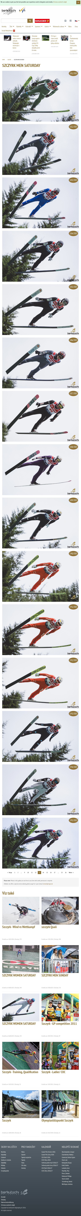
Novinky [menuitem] (4, 26)
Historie (3, 1168)
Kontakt (3, 1197)
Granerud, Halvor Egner (68, 1157)
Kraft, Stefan (65, 1165)
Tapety (23, 1160)
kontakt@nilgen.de (48, 884)
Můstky (3, 1165)
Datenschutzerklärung (7, 1202)
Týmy (22, 1163)
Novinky (3, 1152)
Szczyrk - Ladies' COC (53, 1072)
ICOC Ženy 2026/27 (47, 1171)
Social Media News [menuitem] (8, 30)
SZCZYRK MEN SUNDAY (55, 975)
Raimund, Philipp (66, 1176)
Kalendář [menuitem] (28, 26)
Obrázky (3, 1200)
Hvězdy (23, 1168)
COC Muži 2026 (46, 1157)
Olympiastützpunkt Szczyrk (57, 1120)
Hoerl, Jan (64, 1160)
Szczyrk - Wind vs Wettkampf (18, 927)
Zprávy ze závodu (6, 1160)
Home (3, 59)
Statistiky (3, 1163)
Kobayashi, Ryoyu (67, 1163)
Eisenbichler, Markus (67, 1155)
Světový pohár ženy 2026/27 (50, 1165)
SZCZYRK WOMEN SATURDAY (19, 975)
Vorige (10, 872)
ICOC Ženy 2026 (46, 1160)
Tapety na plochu (26, 1157)
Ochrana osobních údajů (60, 2)
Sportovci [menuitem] (37, 26)
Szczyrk (6, 1120)
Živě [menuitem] (11, 26)
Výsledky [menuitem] (18, 26)
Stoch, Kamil (65, 1179)
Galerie (9, 59)
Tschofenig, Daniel (67, 1181)
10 (28, 872)
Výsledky (3, 1155)
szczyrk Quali (49, 927)
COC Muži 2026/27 (47, 1168)
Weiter (70, 872)
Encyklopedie (5, 1171)
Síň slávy (23, 1165)
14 (43, 872)
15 (47, 872)
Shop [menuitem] (76, 26)
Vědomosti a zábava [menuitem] (58, 26)
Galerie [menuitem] (47, 26)
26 (65, 872)
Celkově (3, 1157)
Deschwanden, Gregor (68, 1152)
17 (54, 872)
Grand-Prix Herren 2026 (48, 1152)
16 (50, 872)
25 (62, 872)
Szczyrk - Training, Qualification (20, 1072)
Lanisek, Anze (66, 1168)
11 (31, 872)
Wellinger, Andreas (67, 1184)
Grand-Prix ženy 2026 (48, 1155)
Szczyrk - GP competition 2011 (59, 1023)
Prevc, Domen (66, 1173)
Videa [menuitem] (69, 26)
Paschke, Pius (65, 1171)
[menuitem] (65, 20)
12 (35, 872)
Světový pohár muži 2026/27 (50, 1163)
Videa (22, 1152)
